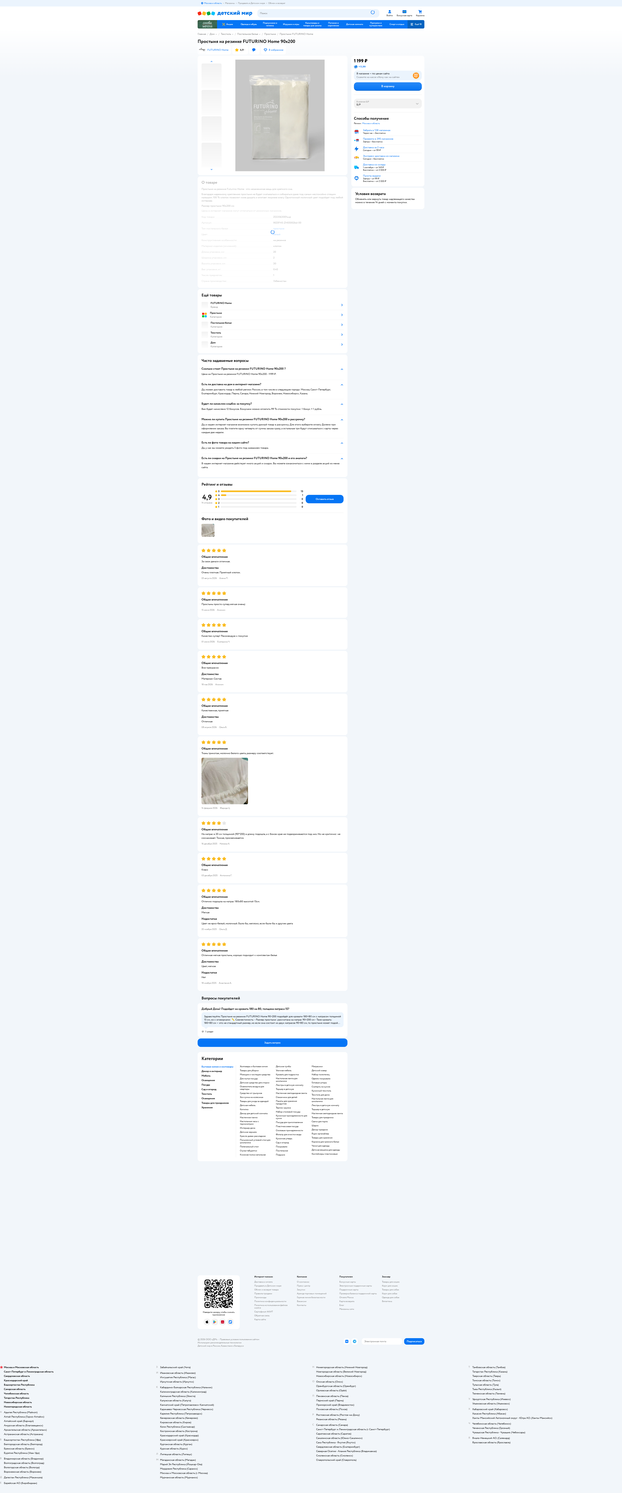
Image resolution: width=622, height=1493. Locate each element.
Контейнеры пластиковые (325, 1154)
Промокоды (260, 1297)
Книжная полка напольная (253, 1154)
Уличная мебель (283, 1070)
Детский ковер (319, 1070)
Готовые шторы (319, 1082)
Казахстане (226, 1345)
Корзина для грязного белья (325, 1142)
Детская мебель (247, 1105)
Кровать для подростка (287, 1074)
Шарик (315, 1125)
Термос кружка (283, 1108)
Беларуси (239, 1345)
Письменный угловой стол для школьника (255, 1141)
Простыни (270, 34)
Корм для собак (389, 1293)
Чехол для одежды (321, 1146)
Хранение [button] (207, 1107)
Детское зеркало (248, 1132)
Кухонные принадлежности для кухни (291, 1117)
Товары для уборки (249, 1070)
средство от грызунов (251, 1093)
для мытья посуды (249, 1078)
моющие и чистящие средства (255, 1074)
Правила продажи (263, 1293)
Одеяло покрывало (321, 1078)
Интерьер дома (247, 1128)
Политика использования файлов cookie (271, 1306)
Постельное (282, 1150)
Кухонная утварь (284, 1138)
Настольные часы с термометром (249, 1122)
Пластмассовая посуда (287, 1126)
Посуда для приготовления (289, 1122)
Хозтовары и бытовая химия (254, 1066)
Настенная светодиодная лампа (291, 1093)
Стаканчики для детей (286, 1097)
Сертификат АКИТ (263, 1311)
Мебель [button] (206, 1075)
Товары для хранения (322, 1137)
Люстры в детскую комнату (289, 1085)
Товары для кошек (391, 1281)
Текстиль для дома (320, 1095)
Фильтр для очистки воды (288, 1134)
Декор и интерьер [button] (212, 1071)
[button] (416, 24)
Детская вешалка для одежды (326, 1150)
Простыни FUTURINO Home (296, 34)
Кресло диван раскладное (253, 1136)
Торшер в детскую (285, 1089)
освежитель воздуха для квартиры (252, 1087)
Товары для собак (390, 1289)
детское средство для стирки (254, 1082)
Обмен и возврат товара (266, 1289)
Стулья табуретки (248, 1150)
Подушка (280, 1154)
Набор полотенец (321, 1074)
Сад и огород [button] (209, 1089)
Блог (341, 1305)
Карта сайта (260, 1319)
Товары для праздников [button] (215, 1103)
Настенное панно (249, 1117)
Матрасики (317, 1066)
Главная (202, 34)
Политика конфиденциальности (270, 1301)
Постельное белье (247, 34)
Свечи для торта (320, 1121)
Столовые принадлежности (289, 1130)
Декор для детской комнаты (254, 1113)
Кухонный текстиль (321, 1090)
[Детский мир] (225, 13)
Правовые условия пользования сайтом (239, 1339)
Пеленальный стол (249, 1146)
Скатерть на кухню (321, 1086)
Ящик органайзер (320, 1133)
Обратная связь (262, 1315)
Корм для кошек (390, 1285)
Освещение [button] (208, 1080)
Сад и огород (282, 1142)
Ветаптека (387, 1301)
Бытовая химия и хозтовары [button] (217, 1066)
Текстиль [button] (207, 1093)
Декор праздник (320, 1129)
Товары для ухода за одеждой (254, 1101)
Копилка (244, 1109)
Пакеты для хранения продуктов (286, 1102)
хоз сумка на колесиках (251, 1097)
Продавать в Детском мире (267, 1285)
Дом (212, 34)
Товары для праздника (322, 1117)
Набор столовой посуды (288, 1112)
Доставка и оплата (263, 1281)
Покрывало (281, 1146)
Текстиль (226, 34)
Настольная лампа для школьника (286, 1079)
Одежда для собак (390, 1297)
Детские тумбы (283, 1066)
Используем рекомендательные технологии (220, 1342)
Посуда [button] (206, 1084)
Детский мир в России (209, 1345)
